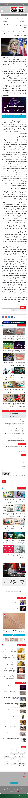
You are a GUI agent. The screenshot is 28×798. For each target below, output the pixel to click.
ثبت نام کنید (14, 117)
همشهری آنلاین (17, 9)
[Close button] (27, 793)
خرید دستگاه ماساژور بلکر (20, 752)
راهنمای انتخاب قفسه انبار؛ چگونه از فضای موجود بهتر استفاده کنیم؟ (11, 698)
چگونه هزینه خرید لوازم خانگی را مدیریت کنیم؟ (11, 726)
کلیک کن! (14, 635)
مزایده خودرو (14, 756)
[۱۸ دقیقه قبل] (23, 687)
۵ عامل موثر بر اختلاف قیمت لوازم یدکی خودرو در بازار (10, 738)
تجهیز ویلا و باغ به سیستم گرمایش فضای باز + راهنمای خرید (11, 704)
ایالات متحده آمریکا (21, 310)
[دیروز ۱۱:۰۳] (23, 608)
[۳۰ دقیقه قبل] (14, 570)
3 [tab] (17, 591)
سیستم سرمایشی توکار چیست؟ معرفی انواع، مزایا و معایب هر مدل (11, 733)
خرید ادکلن (23, 754)
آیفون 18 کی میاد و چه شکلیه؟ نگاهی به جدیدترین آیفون (11, 686)
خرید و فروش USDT (21, 750)
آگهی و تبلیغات (9, 4)
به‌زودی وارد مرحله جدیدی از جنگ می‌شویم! (17, 437)
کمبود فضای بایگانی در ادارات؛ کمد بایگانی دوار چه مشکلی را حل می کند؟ (11, 715)
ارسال (4, 481)
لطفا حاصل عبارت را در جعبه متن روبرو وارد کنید (17, 475)
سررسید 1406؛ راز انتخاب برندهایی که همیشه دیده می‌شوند (11, 721)
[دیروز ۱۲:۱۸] (23, 699)
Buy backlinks (22, 761)
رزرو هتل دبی (6, 763)
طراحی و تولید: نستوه (13, 791)
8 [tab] (9, 591)
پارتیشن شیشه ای (22, 763)
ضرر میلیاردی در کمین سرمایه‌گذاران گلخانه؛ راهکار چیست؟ (11, 710)
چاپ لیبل (9, 759)
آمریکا (16, 18)
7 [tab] (11, 591)
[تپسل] (2, 96)
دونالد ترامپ (14, 310)
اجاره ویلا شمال (11, 752)
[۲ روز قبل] (23, 705)
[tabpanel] (14, 574)
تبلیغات (24, 776)
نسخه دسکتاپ (14, 783)
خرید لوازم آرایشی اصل (15, 754)
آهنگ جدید (23, 759)
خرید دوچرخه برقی (16, 759)
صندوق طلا (7, 761)
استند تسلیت (7, 756)
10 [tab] (6, 591)
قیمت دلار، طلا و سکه (21, 775)
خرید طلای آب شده (21, 756)
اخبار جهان (19, 18)
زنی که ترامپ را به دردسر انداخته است (15, 26)
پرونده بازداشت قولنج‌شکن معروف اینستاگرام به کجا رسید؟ (14, 581)
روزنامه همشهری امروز (23, 4)
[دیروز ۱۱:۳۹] (23, 602)
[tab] (14, 411)
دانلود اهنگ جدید (13, 763)
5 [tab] (14, 591)
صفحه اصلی (25, 18)
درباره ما (24, 773)
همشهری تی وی (3, 4)
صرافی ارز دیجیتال (14, 761)
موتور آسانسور (13, 750)
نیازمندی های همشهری (16, 4)
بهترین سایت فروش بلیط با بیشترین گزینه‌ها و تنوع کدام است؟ (11, 692)
